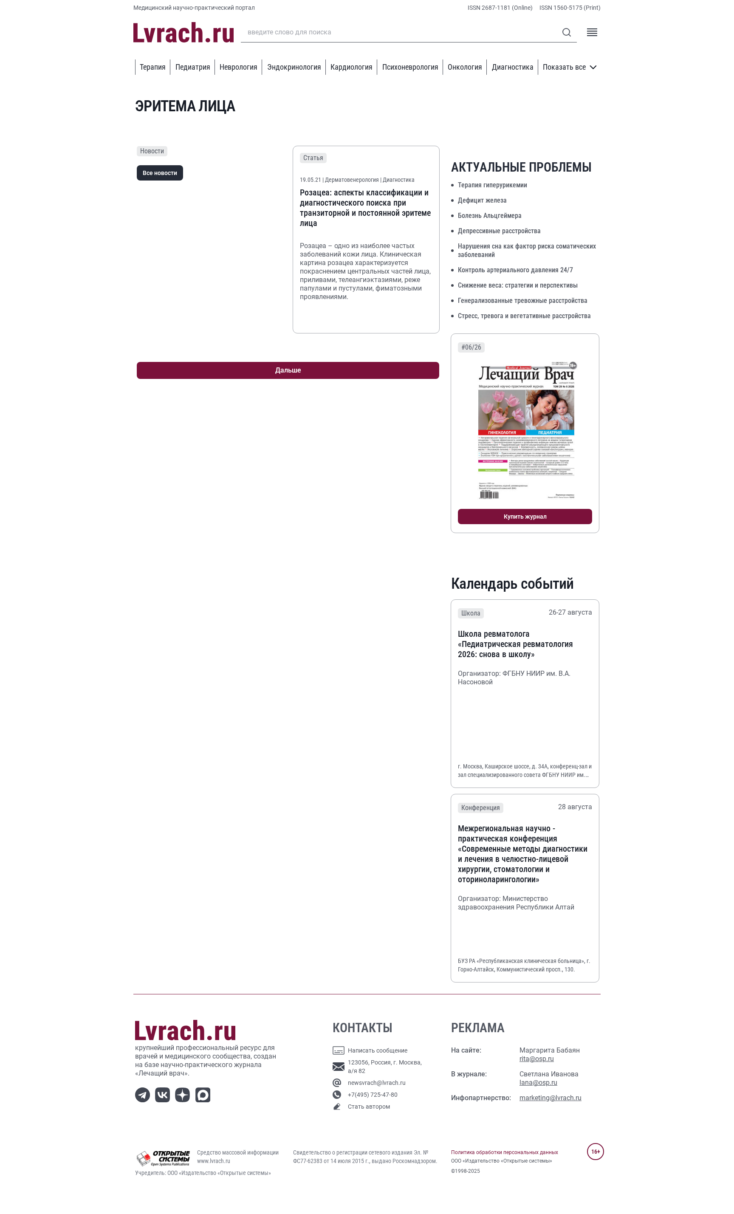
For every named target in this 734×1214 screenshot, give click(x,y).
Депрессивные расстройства (499, 231)
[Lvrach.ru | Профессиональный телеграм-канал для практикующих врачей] (144, 1094)
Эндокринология (294, 66)
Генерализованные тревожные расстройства (522, 300)
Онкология (465, 66)
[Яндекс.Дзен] (184, 1094)
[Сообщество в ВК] (164, 1094)
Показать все (564, 66)
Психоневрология (410, 66)
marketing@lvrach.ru (550, 1098)
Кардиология (351, 66)
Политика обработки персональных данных (504, 1152)
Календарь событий (512, 584)
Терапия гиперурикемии (492, 185)
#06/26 (471, 347)
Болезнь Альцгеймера (490, 216)
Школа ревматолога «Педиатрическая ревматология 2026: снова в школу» (515, 644)
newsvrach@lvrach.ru (377, 1082)
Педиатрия (192, 66)
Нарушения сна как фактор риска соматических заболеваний (527, 250)
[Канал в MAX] (204, 1094)
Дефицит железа (482, 200)
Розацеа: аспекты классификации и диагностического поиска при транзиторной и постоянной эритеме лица (365, 207)
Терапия (153, 66)
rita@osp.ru (536, 1059)
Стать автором (369, 1106)
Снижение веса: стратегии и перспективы (518, 285)
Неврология (238, 66)
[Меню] (592, 32)
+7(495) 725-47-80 (373, 1094)
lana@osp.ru (538, 1082)
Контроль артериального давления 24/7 (515, 270)
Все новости (160, 172)
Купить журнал (525, 516)
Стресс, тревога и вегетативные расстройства (524, 316)
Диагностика (513, 66)
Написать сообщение (377, 1050)
